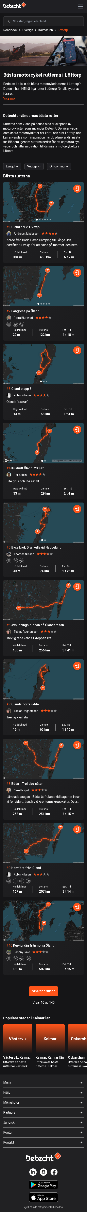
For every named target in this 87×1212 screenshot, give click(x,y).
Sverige (27, 30)
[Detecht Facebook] (54, 1172)
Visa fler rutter (43, 991)
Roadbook (10, 30)
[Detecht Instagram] (43, 1172)
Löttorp (63, 30)
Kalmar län (45, 30)
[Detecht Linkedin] (33, 1172)
